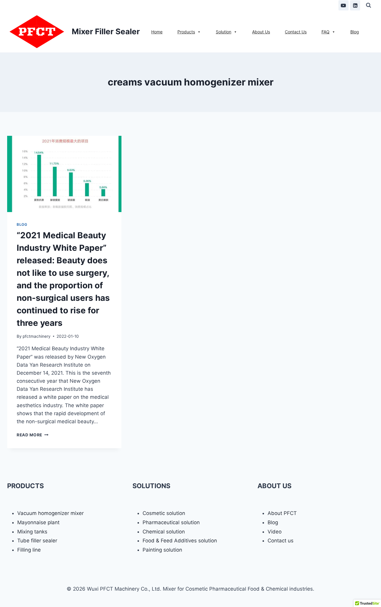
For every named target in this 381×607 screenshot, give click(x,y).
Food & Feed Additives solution (180, 541)
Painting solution (162, 550)
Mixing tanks (32, 532)
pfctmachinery (37, 336)
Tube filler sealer (37, 541)
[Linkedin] (355, 5)
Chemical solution (164, 532)
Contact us (280, 541)
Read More (33, 434)
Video (275, 532)
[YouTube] (343, 5)
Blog (22, 224)
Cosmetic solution (164, 513)
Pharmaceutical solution (171, 522)
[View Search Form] (368, 5)
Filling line (29, 550)
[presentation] (64, 174)
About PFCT (282, 513)
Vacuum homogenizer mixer (50, 513)
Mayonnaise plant (38, 522)
